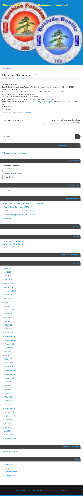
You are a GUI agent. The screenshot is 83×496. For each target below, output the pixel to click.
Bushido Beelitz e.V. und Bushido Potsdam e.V (35, 5)
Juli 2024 (7, 268)
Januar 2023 (8, 287)
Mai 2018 (7, 389)
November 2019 (10, 340)
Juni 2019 (7, 351)
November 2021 (10, 295)
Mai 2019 (7, 355)
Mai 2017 (7, 427)
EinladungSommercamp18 (43, 102)
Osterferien (8, 218)
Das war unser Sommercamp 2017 (14, 120)
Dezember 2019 (10, 336)
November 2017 (10, 408)
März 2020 (8, 325)
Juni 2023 (7, 276)
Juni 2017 (7, 423)
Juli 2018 (7, 382)
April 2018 (7, 393)
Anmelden (8, 464)
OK (77, 137)
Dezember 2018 (10, 370)
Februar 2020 (9, 329)
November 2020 (10, 314)
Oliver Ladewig (9, 79)
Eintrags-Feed (9, 468)
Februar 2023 (9, 283)
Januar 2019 (8, 367)
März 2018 (8, 397)
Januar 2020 (8, 332)
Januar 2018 (8, 404)
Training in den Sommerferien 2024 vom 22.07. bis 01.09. (24, 203)
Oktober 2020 (9, 317)
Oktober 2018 (9, 378)
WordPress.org (9, 475)
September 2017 (10, 416)
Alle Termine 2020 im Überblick (13, 241)
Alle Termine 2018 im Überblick (13, 247)
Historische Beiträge (9, 451)
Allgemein (30, 79)
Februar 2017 (9, 435)
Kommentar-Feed (10, 472)
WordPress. (63, 490)
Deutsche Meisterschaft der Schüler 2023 (19, 211)
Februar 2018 (9, 401)
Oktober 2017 (9, 412)
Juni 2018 (7, 385)
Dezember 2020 (10, 310)
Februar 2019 (9, 363)
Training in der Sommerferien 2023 (16, 207)
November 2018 (10, 374)
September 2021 (10, 302)
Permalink (28, 113)
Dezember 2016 (10, 439)
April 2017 (7, 431)
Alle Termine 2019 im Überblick (13, 244)
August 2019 (8, 348)
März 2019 (8, 359)
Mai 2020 (7, 321)
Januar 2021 (8, 306)
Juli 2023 (7, 272)
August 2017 (8, 420)
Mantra (56, 490)
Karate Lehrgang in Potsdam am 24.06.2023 (19, 215)
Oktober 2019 (9, 344)
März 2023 (8, 279)
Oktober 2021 (9, 298)
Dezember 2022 (10, 291)
